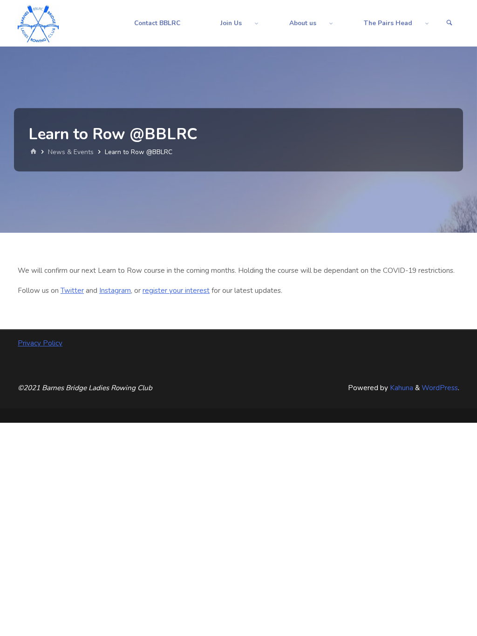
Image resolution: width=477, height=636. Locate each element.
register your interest (176, 290)
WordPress (440, 387)
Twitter (72, 290)
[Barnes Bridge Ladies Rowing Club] (38, 23)
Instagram (115, 290)
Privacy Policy (40, 343)
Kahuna (400, 387)
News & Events (71, 152)
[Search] (450, 23)
